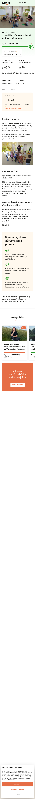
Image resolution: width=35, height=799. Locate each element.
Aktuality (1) (11, 73)
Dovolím (17, 784)
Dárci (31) (19, 73)
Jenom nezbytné (17, 789)
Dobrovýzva (27, 73)
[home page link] (6, 3)
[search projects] (28, 3)
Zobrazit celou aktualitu (12, 109)
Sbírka (4, 73)
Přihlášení (22, 3)
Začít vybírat (17, 384)
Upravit (17, 794)
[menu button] (32, 3)
